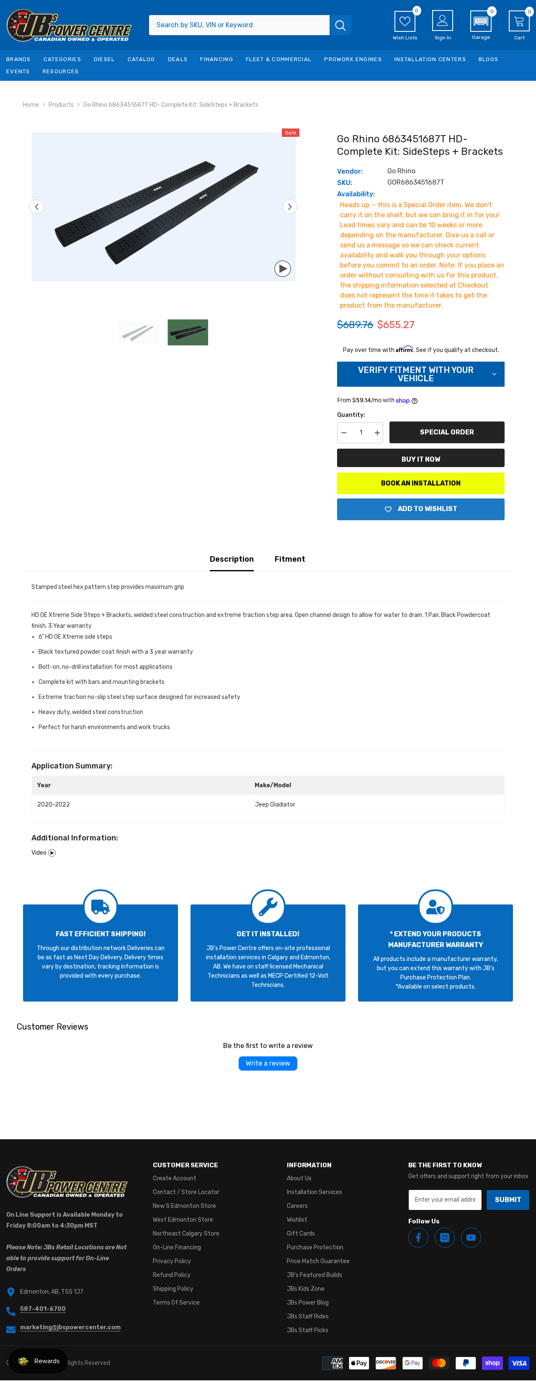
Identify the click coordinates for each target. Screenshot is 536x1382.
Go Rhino (401, 171)
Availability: (356, 194)
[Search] (250, 25)
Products (61, 104)
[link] (100, 953)
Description (232, 559)
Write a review (268, 1063)
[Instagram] (445, 1238)
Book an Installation (421, 483)
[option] (163, 207)
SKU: (344, 183)
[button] (481, 25)
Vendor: (350, 171)
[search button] (340, 25)
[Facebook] (418, 1238)
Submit (508, 1200)
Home (31, 104)
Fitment (290, 559)
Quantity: (351, 415)
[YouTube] (471, 1238)
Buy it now (421, 459)
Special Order (447, 432)
